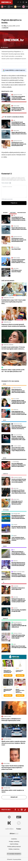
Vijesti (5, 6)
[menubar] (23, 2)
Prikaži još (14, 797)
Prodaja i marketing (14, 841)
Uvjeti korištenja (14, 844)
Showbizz (19, 6)
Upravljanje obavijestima (15, 853)
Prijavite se (14, 203)
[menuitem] (23, 2)
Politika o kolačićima (14, 849)
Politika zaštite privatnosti (14, 846)
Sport (12, 6)
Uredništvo (14, 839)
